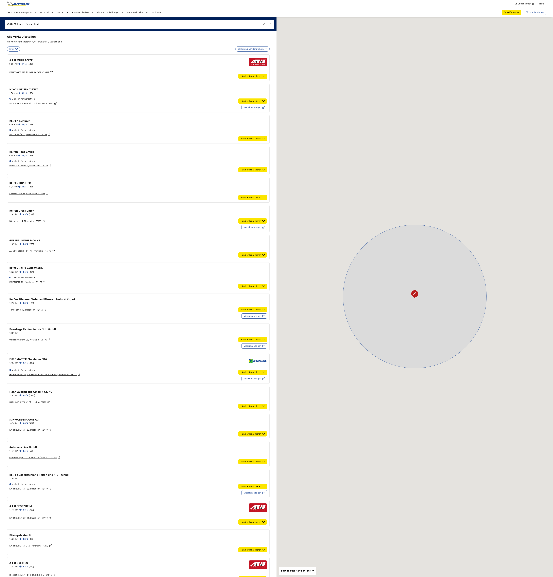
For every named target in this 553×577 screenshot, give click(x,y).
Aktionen (156, 12)
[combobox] (139, 24)
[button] (263, 24)
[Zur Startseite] (18, 3)
